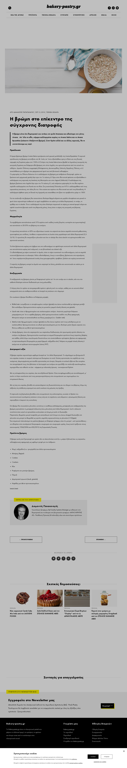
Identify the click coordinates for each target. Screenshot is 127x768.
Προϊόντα (13, 608)
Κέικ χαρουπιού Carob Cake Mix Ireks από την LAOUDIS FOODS (21, 613)
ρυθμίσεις (74, 759)
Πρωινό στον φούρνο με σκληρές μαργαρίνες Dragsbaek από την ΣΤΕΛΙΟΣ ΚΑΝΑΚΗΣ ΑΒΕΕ (104, 615)
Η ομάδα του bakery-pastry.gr (74, 741)
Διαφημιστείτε (97, 735)
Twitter (58, 559)
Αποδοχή (93, 756)
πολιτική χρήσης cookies (75, 763)
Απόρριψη (106, 756)
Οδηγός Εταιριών (98, 729)
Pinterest (63, 559)
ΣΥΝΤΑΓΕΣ (64, 15)
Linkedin (68, 559)
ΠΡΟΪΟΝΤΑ (33, 15)
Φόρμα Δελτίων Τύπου (100, 738)
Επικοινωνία (96, 741)
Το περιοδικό (68, 732)
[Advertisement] (63, 35)
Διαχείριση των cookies (100, 761)
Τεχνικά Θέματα (52, 112)
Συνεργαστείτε (97, 732)
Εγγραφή (106, 706)
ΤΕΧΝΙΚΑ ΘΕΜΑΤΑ (49, 15)
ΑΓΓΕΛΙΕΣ (92, 15)
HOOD (114, 15)
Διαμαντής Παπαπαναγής (24, 112)
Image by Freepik (14, 488)
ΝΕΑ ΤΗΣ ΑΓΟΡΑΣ (17, 15)
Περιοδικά (67, 735)
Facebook (53, 559)
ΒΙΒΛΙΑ (104, 15)
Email (73, 559)
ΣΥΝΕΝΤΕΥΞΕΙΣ (79, 15)
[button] (9, 7)
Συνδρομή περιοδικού (71, 738)
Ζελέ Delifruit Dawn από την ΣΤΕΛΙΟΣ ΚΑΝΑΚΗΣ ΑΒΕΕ (48, 612)
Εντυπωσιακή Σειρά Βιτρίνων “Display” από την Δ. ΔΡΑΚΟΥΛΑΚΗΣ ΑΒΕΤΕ (75, 613)
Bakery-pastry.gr (69, 729)
